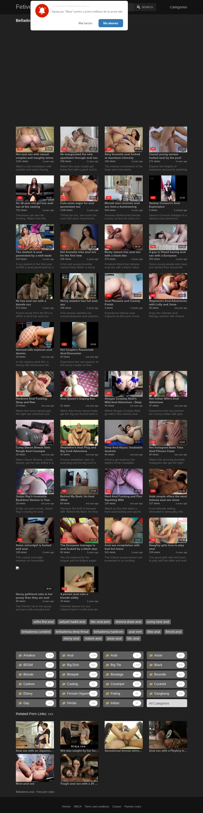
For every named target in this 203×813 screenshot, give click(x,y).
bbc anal (133, 638)
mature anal (93, 638)
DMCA (77, 806)
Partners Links (132, 806)
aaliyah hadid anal (72, 621)
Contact (116, 806)
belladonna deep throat (72, 631)
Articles (66, 806)
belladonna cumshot (36, 631)
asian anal (114, 638)
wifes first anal (44, 621)
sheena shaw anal (128, 621)
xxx (50, 714)
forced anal (173, 631)
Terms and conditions (97, 806)
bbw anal (153, 631)
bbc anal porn (100, 621)
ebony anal (71, 638)
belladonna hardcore (108, 631)
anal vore (135, 631)
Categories (178, 7)
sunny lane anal (158, 621)
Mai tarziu (85, 23)
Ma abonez (110, 23)
